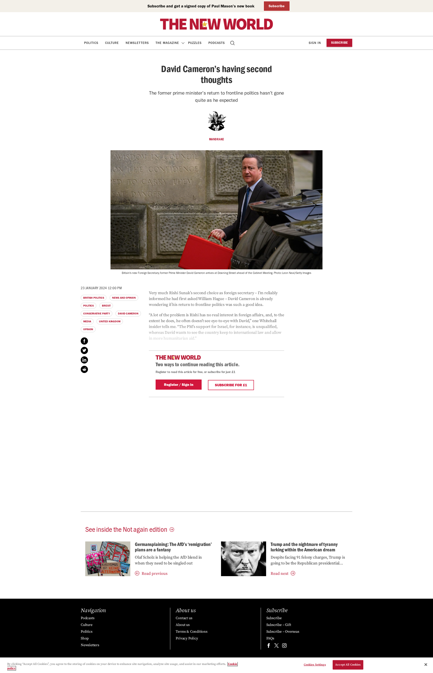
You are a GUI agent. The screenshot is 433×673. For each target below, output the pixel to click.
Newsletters (137, 43)
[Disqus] (216, 453)
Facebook (84, 341)
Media (87, 321)
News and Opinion (124, 297)
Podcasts (216, 43)
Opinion (88, 329)
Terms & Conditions (191, 631)
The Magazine (167, 43)
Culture (112, 43)
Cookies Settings (315, 664)
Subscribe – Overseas (282, 631)
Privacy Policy (187, 638)
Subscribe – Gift (278, 625)
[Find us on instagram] (284, 646)
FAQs (270, 638)
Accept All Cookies (348, 664)
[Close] (426, 665)
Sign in (315, 43)
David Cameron (128, 313)
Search (232, 43)
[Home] (216, 24)
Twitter (84, 350)
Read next (279, 573)
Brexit (106, 305)
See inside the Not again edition (126, 529)
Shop (85, 638)
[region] (216, 665)
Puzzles (195, 43)
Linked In (84, 360)
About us (182, 625)
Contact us (184, 618)
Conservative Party (96, 313)
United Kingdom (109, 321)
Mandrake (216, 139)
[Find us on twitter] (276, 646)
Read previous (155, 573)
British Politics (93, 297)
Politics (91, 43)
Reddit (84, 369)
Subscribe (277, 6)
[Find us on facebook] (268, 646)
